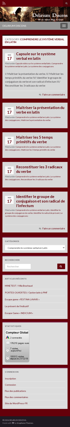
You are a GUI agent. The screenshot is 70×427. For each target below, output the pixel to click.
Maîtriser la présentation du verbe (35, 120)
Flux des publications (15, 391)
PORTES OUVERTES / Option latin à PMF (26, 292)
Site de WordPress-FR (16, 403)
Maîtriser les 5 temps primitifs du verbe (34, 139)
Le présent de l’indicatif (17, 306)
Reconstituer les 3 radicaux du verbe (39, 169)
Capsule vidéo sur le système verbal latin (33, 63)
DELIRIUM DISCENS (14, 25)
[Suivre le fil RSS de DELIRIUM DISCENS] (4, 2)
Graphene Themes (25, 423)
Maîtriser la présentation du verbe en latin (40, 109)
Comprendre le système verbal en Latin (32, 117)
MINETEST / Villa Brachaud (19, 285)
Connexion (10, 384)
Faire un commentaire (53, 94)
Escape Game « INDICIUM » (19, 313)
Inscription (10, 378)
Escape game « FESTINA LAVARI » (22, 299)
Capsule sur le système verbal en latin (36, 56)
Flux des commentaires (16, 397)
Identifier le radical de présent (47, 213)
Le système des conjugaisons (41, 66)
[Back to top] (63, 420)
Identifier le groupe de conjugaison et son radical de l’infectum (40, 201)
